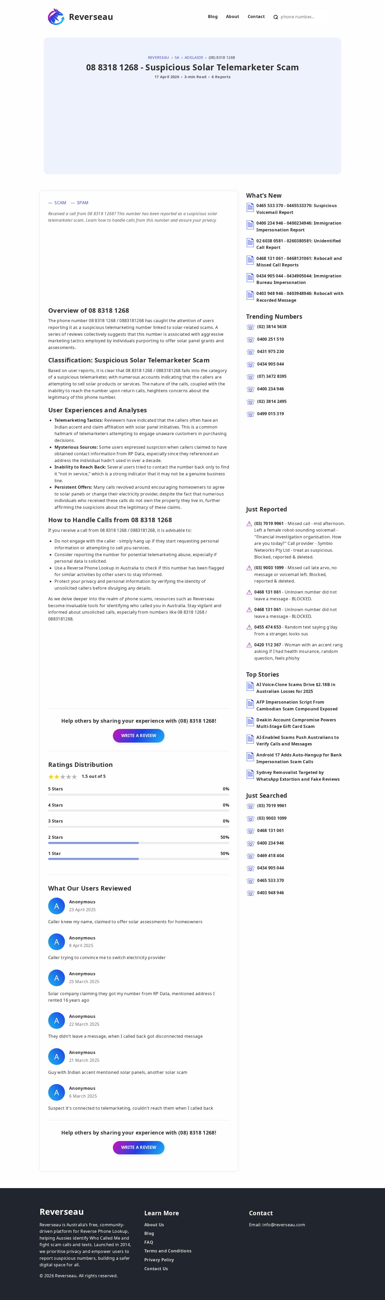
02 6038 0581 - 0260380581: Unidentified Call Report (298, 244)
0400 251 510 (270, 339)
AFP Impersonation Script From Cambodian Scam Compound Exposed (297, 705)
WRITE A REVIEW (138, 735)
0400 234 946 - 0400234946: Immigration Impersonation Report (299, 226)
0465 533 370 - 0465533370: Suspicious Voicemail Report (296, 209)
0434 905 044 (270, 364)
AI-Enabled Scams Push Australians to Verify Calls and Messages (297, 740)
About (232, 16)
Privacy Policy (159, 1260)
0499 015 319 (270, 414)
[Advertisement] (192, 120)
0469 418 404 (270, 855)
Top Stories (262, 674)
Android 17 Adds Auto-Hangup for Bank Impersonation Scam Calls (299, 758)
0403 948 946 (270, 893)
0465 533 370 (270, 880)
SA (177, 57)
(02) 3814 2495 (272, 401)
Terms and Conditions (167, 1251)
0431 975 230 (270, 351)
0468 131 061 (267, 592)
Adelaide (194, 57)
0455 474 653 (267, 627)
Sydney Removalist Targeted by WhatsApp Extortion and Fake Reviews (298, 775)
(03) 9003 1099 (269, 568)
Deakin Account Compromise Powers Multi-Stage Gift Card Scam (296, 723)
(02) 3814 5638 (272, 326)
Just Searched (266, 795)
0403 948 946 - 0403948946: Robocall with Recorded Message (300, 296)
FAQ (148, 1242)
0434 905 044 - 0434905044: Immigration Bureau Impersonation (299, 279)
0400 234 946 (270, 389)
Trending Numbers (274, 316)
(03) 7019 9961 (269, 523)
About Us (154, 1225)
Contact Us (156, 1269)
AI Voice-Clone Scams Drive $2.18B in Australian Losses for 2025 (296, 688)
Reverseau (91, 17)
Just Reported (266, 509)
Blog (213, 16)
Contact (256, 16)
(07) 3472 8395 (272, 376)
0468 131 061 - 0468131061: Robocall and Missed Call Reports (299, 261)
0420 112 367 (267, 645)
